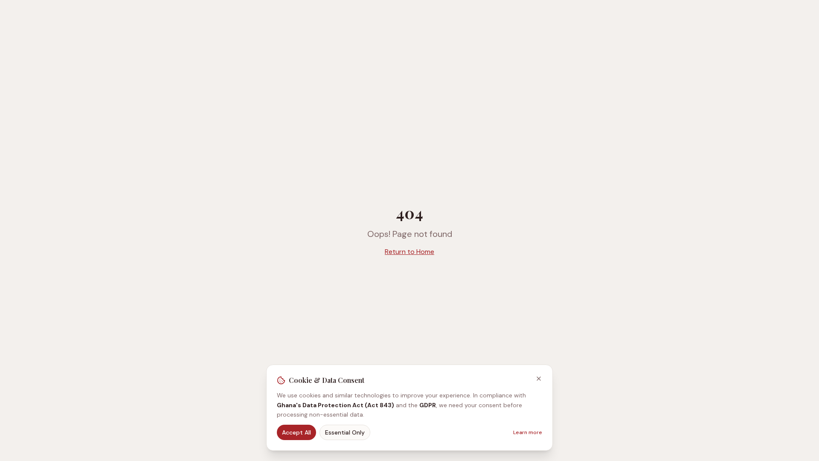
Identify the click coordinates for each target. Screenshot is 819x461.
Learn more (527, 432)
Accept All (296, 432)
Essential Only (345, 432)
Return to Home (409, 251)
